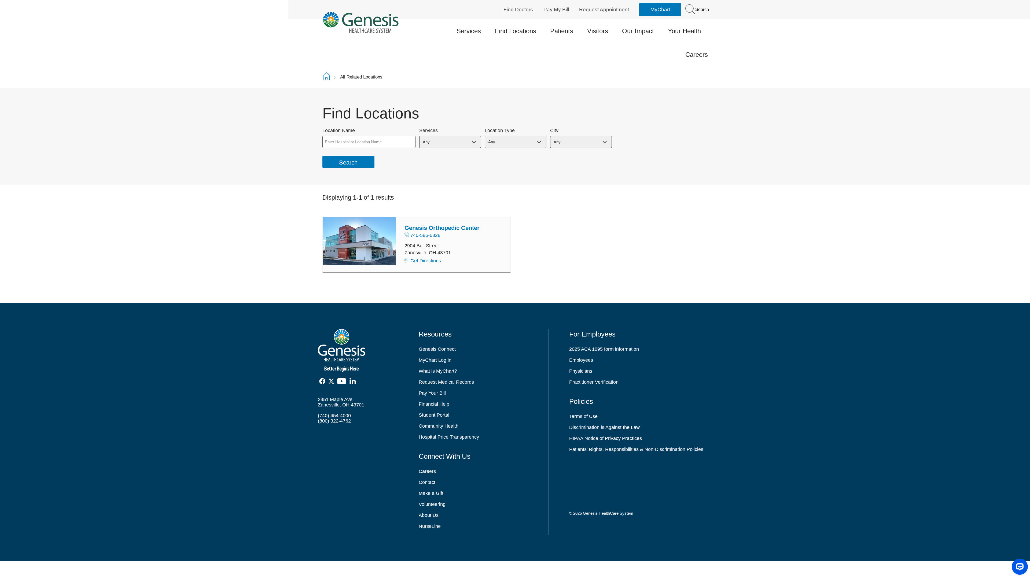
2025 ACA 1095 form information (604, 349)
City (554, 130)
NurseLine (430, 526)
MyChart (660, 9)
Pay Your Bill (432, 393)
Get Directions (425, 260)
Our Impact (638, 31)
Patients (561, 31)
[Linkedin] (354, 381)
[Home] (367, 22)
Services (469, 31)
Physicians (580, 371)
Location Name (338, 130)
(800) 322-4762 (334, 421)
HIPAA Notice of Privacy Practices (605, 438)
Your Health (684, 31)
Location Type (500, 130)
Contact (427, 482)
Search (701, 9)
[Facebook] (322, 381)
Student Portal (434, 415)
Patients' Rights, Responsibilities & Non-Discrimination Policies (636, 449)
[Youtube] (343, 381)
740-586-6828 (425, 235)
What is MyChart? (438, 371)
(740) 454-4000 (334, 415)
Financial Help (434, 404)
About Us (429, 515)
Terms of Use (583, 416)
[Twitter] (332, 381)
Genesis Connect (437, 349)
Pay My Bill (556, 9)
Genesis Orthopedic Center (442, 228)
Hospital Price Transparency (449, 437)
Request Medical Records (446, 382)
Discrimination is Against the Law (604, 427)
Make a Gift (431, 493)
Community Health (438, 426)
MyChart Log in (435, 360)
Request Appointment (604, 9)
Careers (696, 54)
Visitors (597, 31)
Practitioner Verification (594, 382)
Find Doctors (518, 9)
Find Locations (515, 31)
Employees (581, 360)
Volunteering (432, 504)
